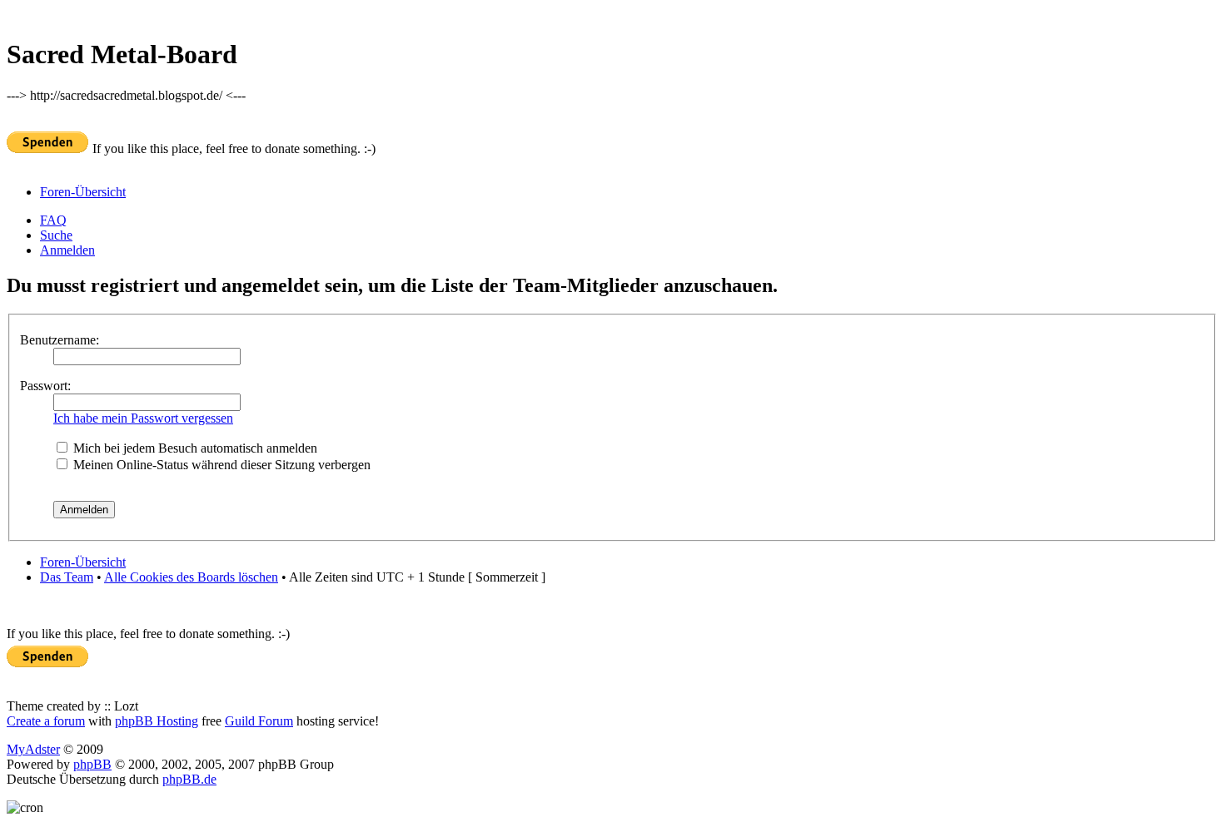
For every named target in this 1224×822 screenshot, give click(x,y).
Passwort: (45, 386)
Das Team (66, 577)
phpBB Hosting (156, 721)
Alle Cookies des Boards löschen (191, 577)
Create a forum (46, 721)
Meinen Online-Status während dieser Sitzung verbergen (220, 465)
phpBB (92, 764)
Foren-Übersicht (83, 192)
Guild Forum (259, 721)
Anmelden (67, 250)
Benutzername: (59, 340)
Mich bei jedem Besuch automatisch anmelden (193, 448)
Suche (56, 235)
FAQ (53, 220)
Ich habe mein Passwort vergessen (143, 418)
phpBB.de (189, 779)
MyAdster (33, 749)
